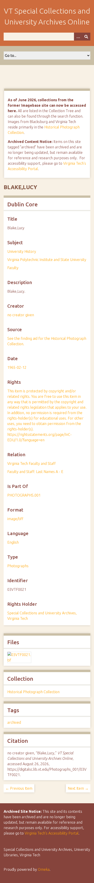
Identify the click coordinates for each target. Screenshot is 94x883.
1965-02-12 (16, 367)
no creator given (20, 315)
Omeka (44, 869)
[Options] (78, 37)
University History (21, 251)
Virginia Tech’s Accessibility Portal (51, 833)
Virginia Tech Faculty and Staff (31, 463)
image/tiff (15, 519)
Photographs (18, 566)
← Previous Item (18, 788)
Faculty (12, 268)
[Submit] (86, 37)
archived (14, 722)
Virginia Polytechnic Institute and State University (46, 260)
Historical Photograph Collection (33, 692)
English (13, 542)
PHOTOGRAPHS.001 (24, 495)
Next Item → (78, 788)
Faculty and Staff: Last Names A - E (35, 472)
